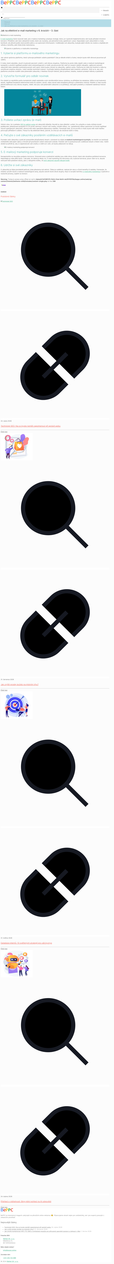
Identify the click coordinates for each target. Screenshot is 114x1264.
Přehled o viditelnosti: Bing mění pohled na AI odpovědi (26, 1201)
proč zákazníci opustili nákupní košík (56, 160)
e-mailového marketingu (91, 172)
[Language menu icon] (1, 10)
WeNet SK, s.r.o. (9, 1239)
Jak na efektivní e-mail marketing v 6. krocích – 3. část (23, 26)
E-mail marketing (7, 39)
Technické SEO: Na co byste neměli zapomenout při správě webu (30, 426)
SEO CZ (7, 24)
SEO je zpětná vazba (27, 124)
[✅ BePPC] (31, 4)
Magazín (7, 22)
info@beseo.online (9, 1250)
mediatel (3, 191)
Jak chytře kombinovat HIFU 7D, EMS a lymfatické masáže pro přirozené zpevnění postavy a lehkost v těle (42, 1231)
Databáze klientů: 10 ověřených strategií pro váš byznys (26, 943)
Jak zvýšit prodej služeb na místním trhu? (19, 684)
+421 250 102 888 (9, 1258)
